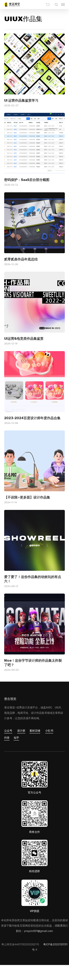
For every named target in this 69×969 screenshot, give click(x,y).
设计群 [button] (21, 730)
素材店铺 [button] (34, 730)
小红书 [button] (49, 730)
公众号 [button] (8, 730)
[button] (63, 4)
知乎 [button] (16, 737)
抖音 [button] (7, 737)
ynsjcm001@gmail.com (38, 931)
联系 (60, 925)
